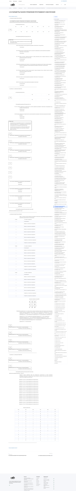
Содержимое (13, 16)
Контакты (37, 485)
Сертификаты (38, 484)
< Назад (9, 16)
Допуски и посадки (46, 479)
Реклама (37, 480)
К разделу (56, 16)
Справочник (41, 4)
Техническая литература (49, 4)
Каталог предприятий (33, 4)
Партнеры (37, 481)
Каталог (25, 476)
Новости (57, 4)
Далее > (16, 16)
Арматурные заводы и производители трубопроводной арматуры (28, 479)
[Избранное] (65, 4)
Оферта (37, 479)
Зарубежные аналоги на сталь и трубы (46, 485)
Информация (46, 476)
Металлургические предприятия (28, 488)
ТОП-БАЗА (38, 476)
